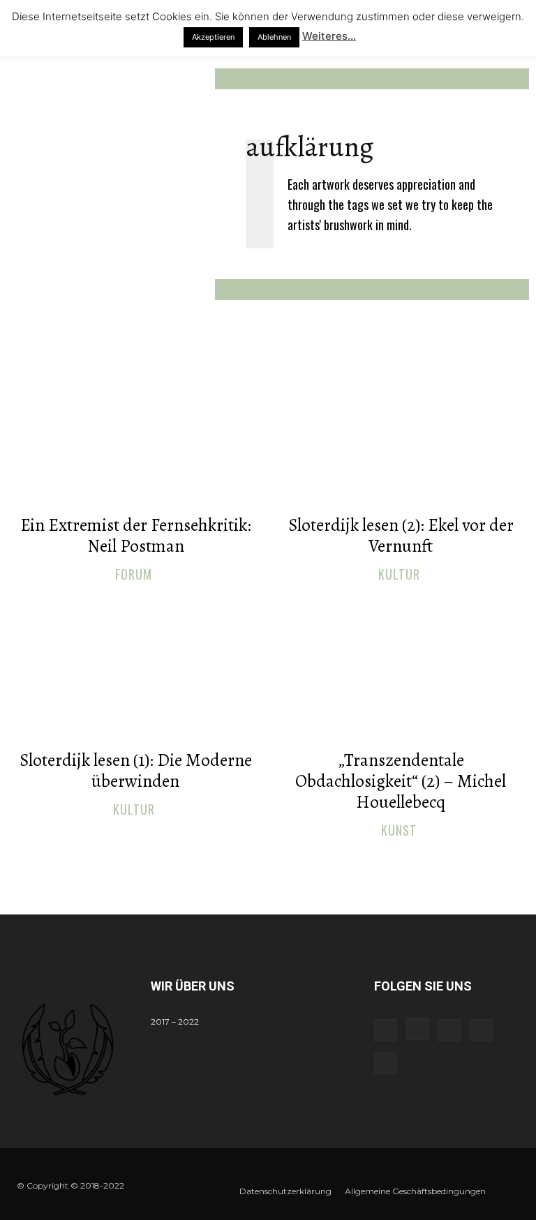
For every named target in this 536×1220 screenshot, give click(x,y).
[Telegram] (449, 1030)
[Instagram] (417, 1029)
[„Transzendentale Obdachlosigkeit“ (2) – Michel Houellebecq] (400, 669)
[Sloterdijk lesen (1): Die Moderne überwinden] (135, 669)
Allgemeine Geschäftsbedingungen (415, 1191)
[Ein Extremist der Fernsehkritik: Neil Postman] (135, 434)
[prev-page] (254, 861)
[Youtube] (385, 1063)
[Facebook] (385, 1030)
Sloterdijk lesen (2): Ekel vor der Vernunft (401, 535)
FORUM (133, 574)
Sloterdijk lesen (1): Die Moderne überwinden (136, 770)
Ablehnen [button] (274, 37)
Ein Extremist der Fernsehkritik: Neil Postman (135, 535)
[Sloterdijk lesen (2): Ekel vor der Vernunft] (400, 434)
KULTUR (399, 574)
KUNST (399, 830)
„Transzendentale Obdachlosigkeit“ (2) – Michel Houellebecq (400, 781)
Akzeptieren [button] (213, 37)
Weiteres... (329, 36)
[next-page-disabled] (276, 861)
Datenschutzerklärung (285, 1191)
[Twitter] (481, 1030)
